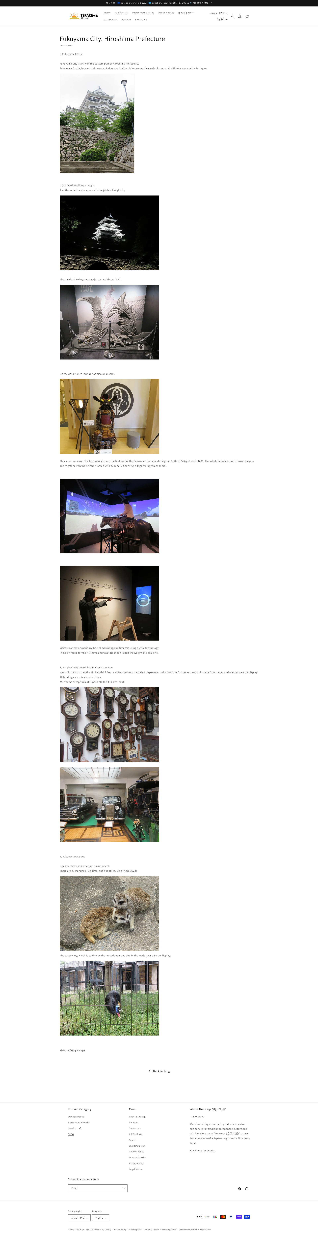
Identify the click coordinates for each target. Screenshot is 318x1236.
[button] (186, 12)
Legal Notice (135, 1169)
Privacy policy (135, 1229)
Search (132, 1140)
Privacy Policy (136, 1163)
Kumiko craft (75, 1128)
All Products (135, 1134)
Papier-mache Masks (79, 1122)
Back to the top (137, 1116)
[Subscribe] (123, 1188)
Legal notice (205, 1229)
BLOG (71, 1134)
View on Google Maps (72, 1050)
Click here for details (202, 1150)
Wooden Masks (76, 1116)
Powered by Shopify (102, 1230)
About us (134, 1122)
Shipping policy (137, 1145)
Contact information (188, 1229)
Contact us (135, 1128)
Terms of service (137, 1157)
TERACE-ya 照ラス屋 (84, 1230)
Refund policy (136, 1151)
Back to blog (161, 1071)
